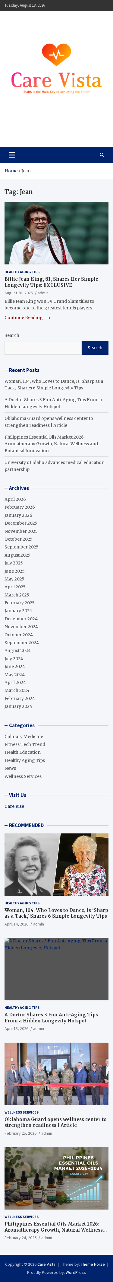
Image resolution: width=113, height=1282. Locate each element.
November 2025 (21, 531)
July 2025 (14, 563)
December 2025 (21, 523)
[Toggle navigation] (12, 155)
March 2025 (17, 595)
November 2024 (21, 626)
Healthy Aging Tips (22, 272)
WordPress (76, 1272)
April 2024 (15, 682)
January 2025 (18, 610)
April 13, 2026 (16, 1028)
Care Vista (28, 129)
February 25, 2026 (20, 1133)
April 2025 (15, 587)
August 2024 (18, 650)
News (10, 768)
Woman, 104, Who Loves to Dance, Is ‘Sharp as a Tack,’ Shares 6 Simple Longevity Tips (56, 913)
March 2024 (17, 690)
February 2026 (20, 507)
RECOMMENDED (26, 825)
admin (43, 293)
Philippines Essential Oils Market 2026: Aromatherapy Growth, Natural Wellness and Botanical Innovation (51, 443)
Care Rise (14, 806)
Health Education (23, 752)
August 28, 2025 (19, 293)
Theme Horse (93, 1264)
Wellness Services (23, 776)
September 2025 (22, 547)
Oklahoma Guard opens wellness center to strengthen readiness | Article (56, 1122)
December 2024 (21, 619)
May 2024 (15, 674)
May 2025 (14, 579)
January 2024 (18, 706)
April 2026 (15, 499)
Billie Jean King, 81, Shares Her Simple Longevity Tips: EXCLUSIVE (51, 282)
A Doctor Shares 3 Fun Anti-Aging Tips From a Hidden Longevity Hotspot (51, 1018)
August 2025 (17, 555)
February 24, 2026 (20, 1237)
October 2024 (19, 635)
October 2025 (19, 539)
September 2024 (22, 642)
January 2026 (18, 515)
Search (12, 335)
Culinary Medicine (24, 736)
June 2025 (15, 571)
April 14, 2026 (16, 924)
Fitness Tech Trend (25, 744)
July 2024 (14, 658)
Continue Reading (24, 317)
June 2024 (15, 666)
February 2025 (20, 603)
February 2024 (20, 698)
